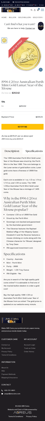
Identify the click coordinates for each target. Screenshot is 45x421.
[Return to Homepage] (11, 9)
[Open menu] (42, 10)
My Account (6, 348)
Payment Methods (8, 374)
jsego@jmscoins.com (12, 393)
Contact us (30, 28)
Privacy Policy (6, 351)
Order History (29, 351)
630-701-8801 (6, 2)
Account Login (29, 345)
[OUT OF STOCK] (26, 54)
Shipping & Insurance (9, 377)
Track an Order (30, 348)
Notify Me (22, 127)
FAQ (3, 371)
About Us (4, 367)
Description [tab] (12, 151)
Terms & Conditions (8, 355)
